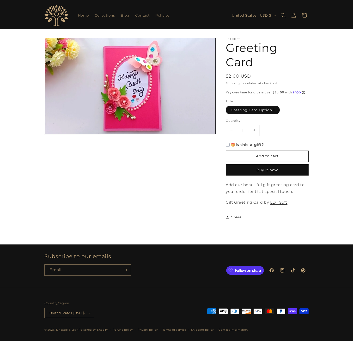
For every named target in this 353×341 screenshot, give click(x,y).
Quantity (233, 120)
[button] (283, 15)
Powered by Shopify (93, 329)
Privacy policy (148, 329)
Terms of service (174, 329)
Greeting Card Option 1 (253, 110)
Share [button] (236, 217)
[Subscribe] (125, 270)
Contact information (233, 329)
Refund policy (123, 329)
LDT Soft (278, 202)
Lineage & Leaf (67, 329)
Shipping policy (202, 329)
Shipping (233, 83)
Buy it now (267, 170)
